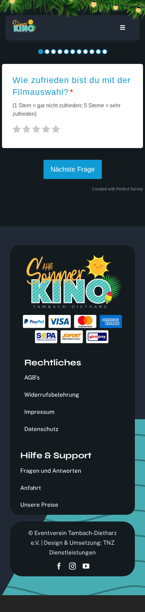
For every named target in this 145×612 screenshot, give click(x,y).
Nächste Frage (73, 169)
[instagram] (72, 566)
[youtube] (86, 566)
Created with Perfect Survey (117, 189)
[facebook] (59, 566)
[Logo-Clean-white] (24, 22)
